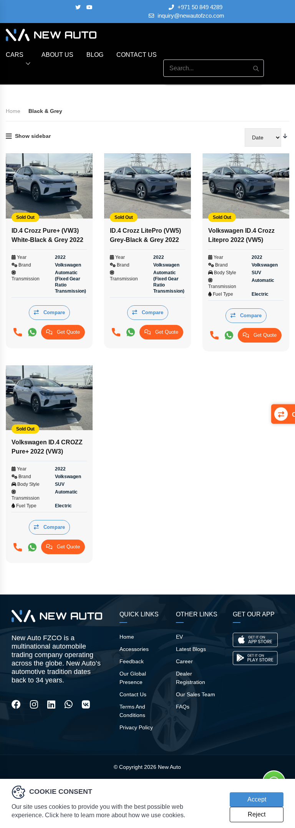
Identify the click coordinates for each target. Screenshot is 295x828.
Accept (256, 799)
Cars (14, 54)
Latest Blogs (191, 649)
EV (179, 637)
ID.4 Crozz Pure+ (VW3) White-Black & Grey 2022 (47, 235)
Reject (256, 814)
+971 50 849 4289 (199, 7)
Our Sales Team (195, 694)
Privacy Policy (136, 727)
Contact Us (136, 54)
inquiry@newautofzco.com (190, 16)
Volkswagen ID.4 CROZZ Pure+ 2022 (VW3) (47, 447)
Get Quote (67, 332)
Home (126, 637)
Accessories (134, 649)
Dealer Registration (190, 678)
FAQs (182, 707)
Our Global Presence (132, 678)
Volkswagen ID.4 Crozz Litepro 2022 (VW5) (241, 235)
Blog (94, 54)
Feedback (131, 661)
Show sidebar (33, 136)
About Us (57, 54)
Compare (53, 312)
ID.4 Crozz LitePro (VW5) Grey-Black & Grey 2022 (145, 235)
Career (184, 661)
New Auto (169, 767)
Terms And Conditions (132, 711)
